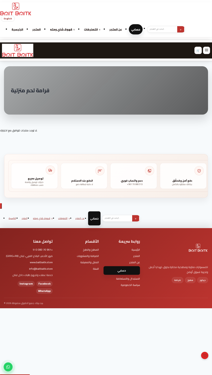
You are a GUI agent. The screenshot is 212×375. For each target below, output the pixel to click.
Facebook (44, 283)
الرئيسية (17, 29)
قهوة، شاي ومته (61, 29)
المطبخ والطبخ (91, 249)
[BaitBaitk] (198, 250)
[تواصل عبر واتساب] (8, 366)
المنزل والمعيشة (89, 262)
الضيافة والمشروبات (88, 255)
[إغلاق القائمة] (1, 206)
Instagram (26, 283)
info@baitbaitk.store (41, 268)
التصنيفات (91, 29)
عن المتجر (115, 29)
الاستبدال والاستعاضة (128, 278)
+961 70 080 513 (43, 249)
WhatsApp (44, 290)
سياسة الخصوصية (130, 284)
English (8, 18)
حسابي (135, 29)
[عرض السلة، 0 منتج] (204, 355)
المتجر (36, 29)
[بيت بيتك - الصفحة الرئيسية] (106, 9)
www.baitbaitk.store (41, 262)
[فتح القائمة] (206, 50)
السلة (96, 268)
